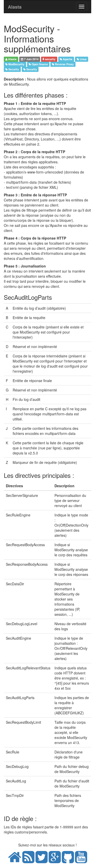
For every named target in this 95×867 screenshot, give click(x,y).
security (49, 59)
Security (13, 69)
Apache (67, 59)
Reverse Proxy (64, 64)
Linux (83, 59)
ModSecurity (16, 64)
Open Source (39, 64)
